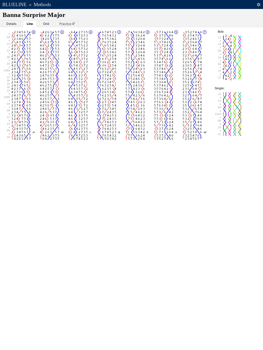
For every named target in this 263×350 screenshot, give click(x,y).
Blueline (14, 4)
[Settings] (258, 4)
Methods (42, 4)
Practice (65, 24)
